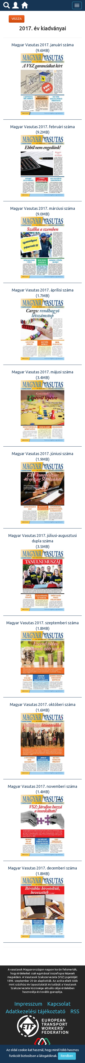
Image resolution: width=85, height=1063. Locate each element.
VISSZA (17, 18)
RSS (74, 1011)
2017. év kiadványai (42, 28)
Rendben (67, 1056)
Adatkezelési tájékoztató (35, 1011)
